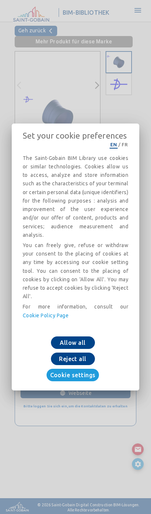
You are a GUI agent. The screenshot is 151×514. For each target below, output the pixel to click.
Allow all (72, 342)
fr (125, 144)
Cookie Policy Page (46, 315)
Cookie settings (73, 375)
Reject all (72, 359)
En (113, 144)
